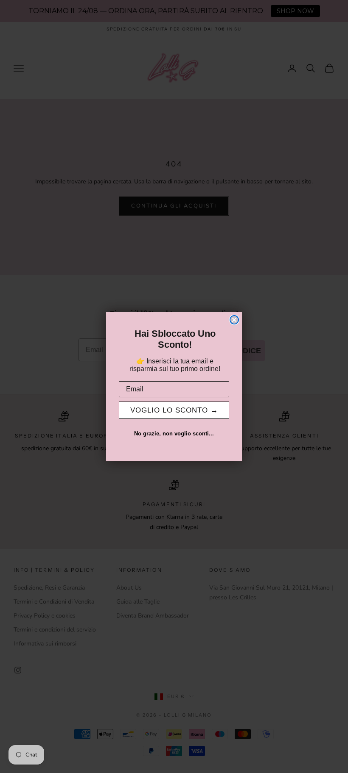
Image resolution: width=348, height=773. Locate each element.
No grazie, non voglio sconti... (174, 433)
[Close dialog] (234, 320)
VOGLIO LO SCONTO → (174, 410)
